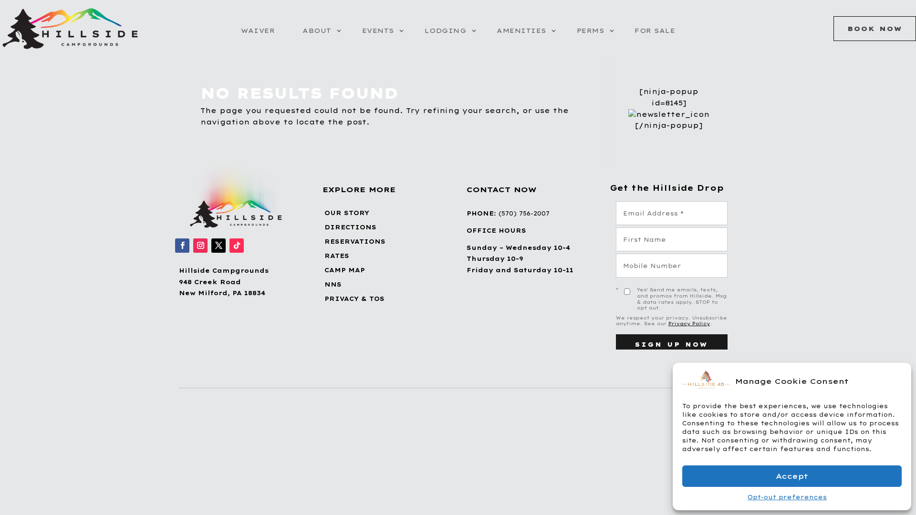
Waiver (258, 30)
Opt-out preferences (787, 497)
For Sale (655, 30)
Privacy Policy (689, 323)
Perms (590, 30)
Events (378, 30)
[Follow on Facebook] (182, 245)
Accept (792, 476)
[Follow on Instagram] (200, 245)
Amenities (521, 30)
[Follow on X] (218, 245)
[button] (897, 381)
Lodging (446, 30)
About (317, 30)
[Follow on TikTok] (236, 245)
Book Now (874, 28)
